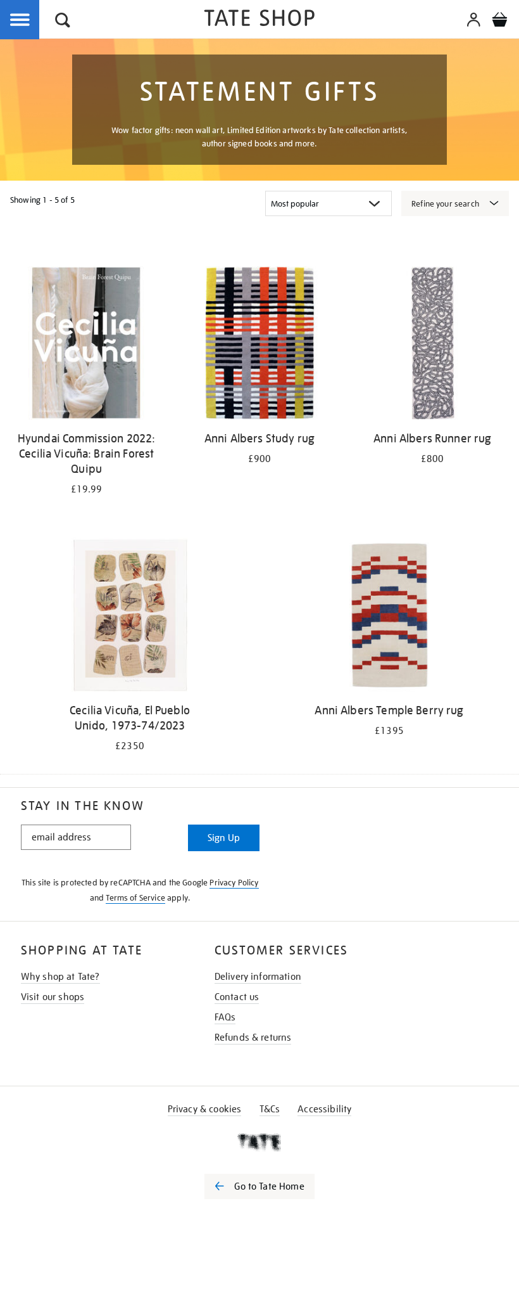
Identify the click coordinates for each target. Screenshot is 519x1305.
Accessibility (324, 1109)
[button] (62, 22)
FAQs (225, 1017)
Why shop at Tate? (60, 976)
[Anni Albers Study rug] (259, 345)
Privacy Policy (233, 882)
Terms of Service (135, 897)
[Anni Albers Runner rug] (433, 345)
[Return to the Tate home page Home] (259, 20)
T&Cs (270, 1109)
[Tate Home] (259, 1142)
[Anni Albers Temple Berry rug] (389, 616)
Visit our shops (52, 997)
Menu (20, 20)
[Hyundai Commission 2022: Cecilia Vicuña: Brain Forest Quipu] (86, 345)
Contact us (237, 997)
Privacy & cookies (205, 1109)
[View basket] (499, 21)
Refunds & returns (253, 1037)
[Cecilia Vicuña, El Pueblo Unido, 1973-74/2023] (129, 616)
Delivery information (258, 976)
